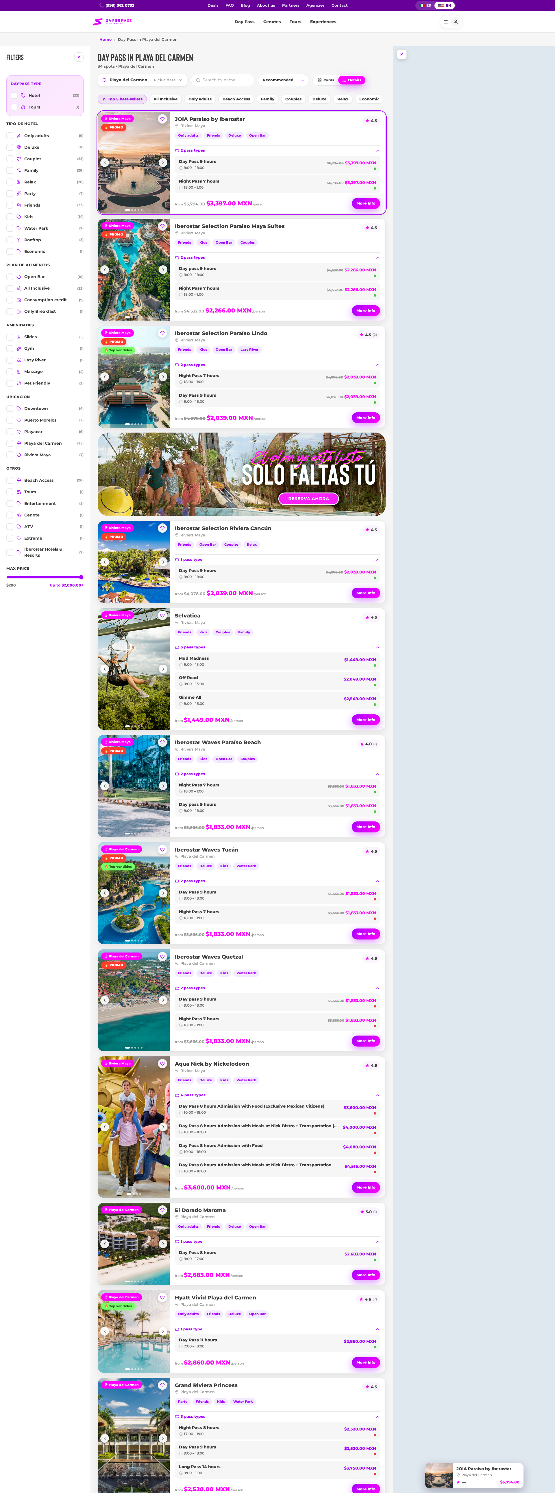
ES (428, 5)
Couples (293, 99)
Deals (213, 5)
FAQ (229, 5)
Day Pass (245, 21)
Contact (340, 5)
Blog (245, 5)
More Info (365, 203)
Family (267, 99)
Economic (369, 99)
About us (266, 5)
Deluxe (319, 99)
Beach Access (236, 99)
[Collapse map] (402, 54)
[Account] (451, 21)
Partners (290, 5)
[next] (163, 162)
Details (354, 80)
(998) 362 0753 (120, 5)
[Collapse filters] (79, 57)
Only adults (200, 99)
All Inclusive (165, 99)
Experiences (323, 21)
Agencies (315, 5)
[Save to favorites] (162, 119)
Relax (342, 99)
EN (448, 5)
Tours (295, 21)
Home (105, 39)
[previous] (104, 162)
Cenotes (272, 21)
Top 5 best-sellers (125, 99)
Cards (328, 80)
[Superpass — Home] (112, 21)
